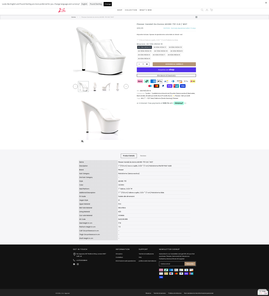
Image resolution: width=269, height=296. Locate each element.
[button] (202, 10)
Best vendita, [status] (141, 96)
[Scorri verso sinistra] (75, 86)
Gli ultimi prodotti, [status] (152, 96)
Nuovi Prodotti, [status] (163, 96)
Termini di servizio (160, 293)
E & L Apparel (65, 293)
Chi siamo (119, 254)
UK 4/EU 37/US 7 (159, 54)
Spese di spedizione (157, 34)
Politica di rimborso (175, 293)
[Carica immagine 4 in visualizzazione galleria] (118, 86)
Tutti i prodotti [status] (185, 96)
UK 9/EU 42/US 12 (175, 47)
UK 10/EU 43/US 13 (144, 51)
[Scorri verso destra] (126, 86)
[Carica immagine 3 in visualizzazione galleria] (106, 86)
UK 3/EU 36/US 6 (144, 54)
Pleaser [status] (175, 98)
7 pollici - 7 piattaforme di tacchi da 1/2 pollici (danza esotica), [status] (162, 93)
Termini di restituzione (146, 254)
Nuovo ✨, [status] (171, 96)
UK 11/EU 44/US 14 (161, 51)
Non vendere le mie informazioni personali (198, 293)
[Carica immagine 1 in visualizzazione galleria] (83, 86)
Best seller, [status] (191, 93)
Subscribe (190, 264)
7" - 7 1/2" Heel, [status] (149, 98)
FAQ (140, 257)
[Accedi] (206, 10)
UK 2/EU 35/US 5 (177, 51)
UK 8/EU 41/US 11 (160, 47)
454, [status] (140, 98)
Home (73, 17)
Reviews (143, 156)
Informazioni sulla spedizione (126, 261)
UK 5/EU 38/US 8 (174, 54)
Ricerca (148, 293)
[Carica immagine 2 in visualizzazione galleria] (95, 86)
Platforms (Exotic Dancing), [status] (163, 98)
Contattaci (119, 257)
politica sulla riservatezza (147, 261)
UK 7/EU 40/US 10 (144, 47)
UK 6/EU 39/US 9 (144, 58)
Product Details (129, 156)
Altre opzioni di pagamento (166, 75)
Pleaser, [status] (178, 96)
